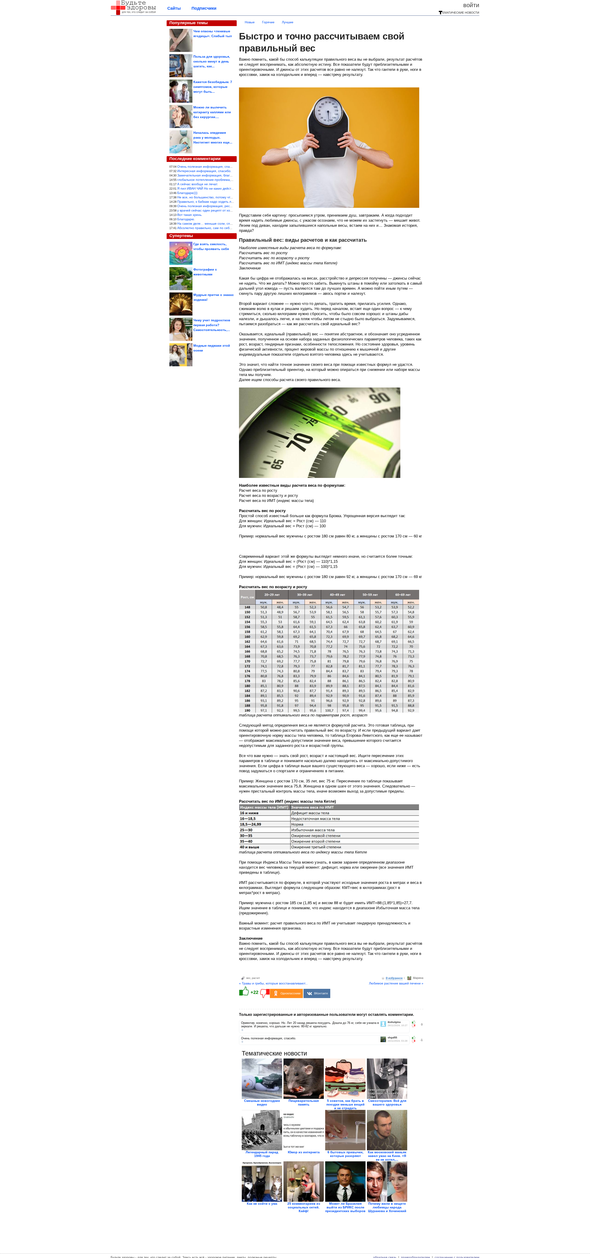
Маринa (418, 978)
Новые (250, 22)
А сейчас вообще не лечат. (197, 184)
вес (248, 978)
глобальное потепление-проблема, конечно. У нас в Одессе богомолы (231, 180)
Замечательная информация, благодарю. (209, 175)
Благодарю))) (187, 193)
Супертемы (181, 235)
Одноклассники (290, 993)
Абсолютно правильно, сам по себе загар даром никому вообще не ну (230, 228)
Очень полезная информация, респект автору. (212, 206)
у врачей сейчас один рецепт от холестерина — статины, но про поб (229, 210)
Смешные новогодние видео (262, 1102)
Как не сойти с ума (262, 1203)
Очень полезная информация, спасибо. (207, 166)
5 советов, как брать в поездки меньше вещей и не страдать (345, 1104)
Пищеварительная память (304, 1102)
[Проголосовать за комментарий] (415, 1026)
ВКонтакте (321, 993)
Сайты (174, 8)
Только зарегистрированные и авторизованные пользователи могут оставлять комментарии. (326, 1015)
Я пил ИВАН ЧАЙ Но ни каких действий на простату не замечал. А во (229, 188)
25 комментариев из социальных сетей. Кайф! (303, 1207)
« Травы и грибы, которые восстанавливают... (273, 983)
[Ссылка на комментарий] (242, 1029)
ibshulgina (394, 1022)
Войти (471, 5)
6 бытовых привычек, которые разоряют (345, 1154)
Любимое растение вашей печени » (396, 983)
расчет (256, 978)
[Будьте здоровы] (133, 14)
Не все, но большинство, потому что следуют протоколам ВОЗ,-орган (230, 197)
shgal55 (392, 1037)
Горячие (268, 22)
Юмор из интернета (304, 1152)
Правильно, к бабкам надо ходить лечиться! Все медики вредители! (228, 201)
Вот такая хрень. (189, 215)
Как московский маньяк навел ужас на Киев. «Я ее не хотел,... (387, 1155)
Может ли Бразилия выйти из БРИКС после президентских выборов (345, 1207)
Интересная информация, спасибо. (204, 171)
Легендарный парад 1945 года (262, 1154)
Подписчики (204, 8)
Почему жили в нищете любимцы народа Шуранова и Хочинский (387, 1207)
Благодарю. (186, 219)
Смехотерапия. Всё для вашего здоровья (387, 1102)
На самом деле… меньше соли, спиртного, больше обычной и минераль (232, 223)
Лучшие (287, 22)
